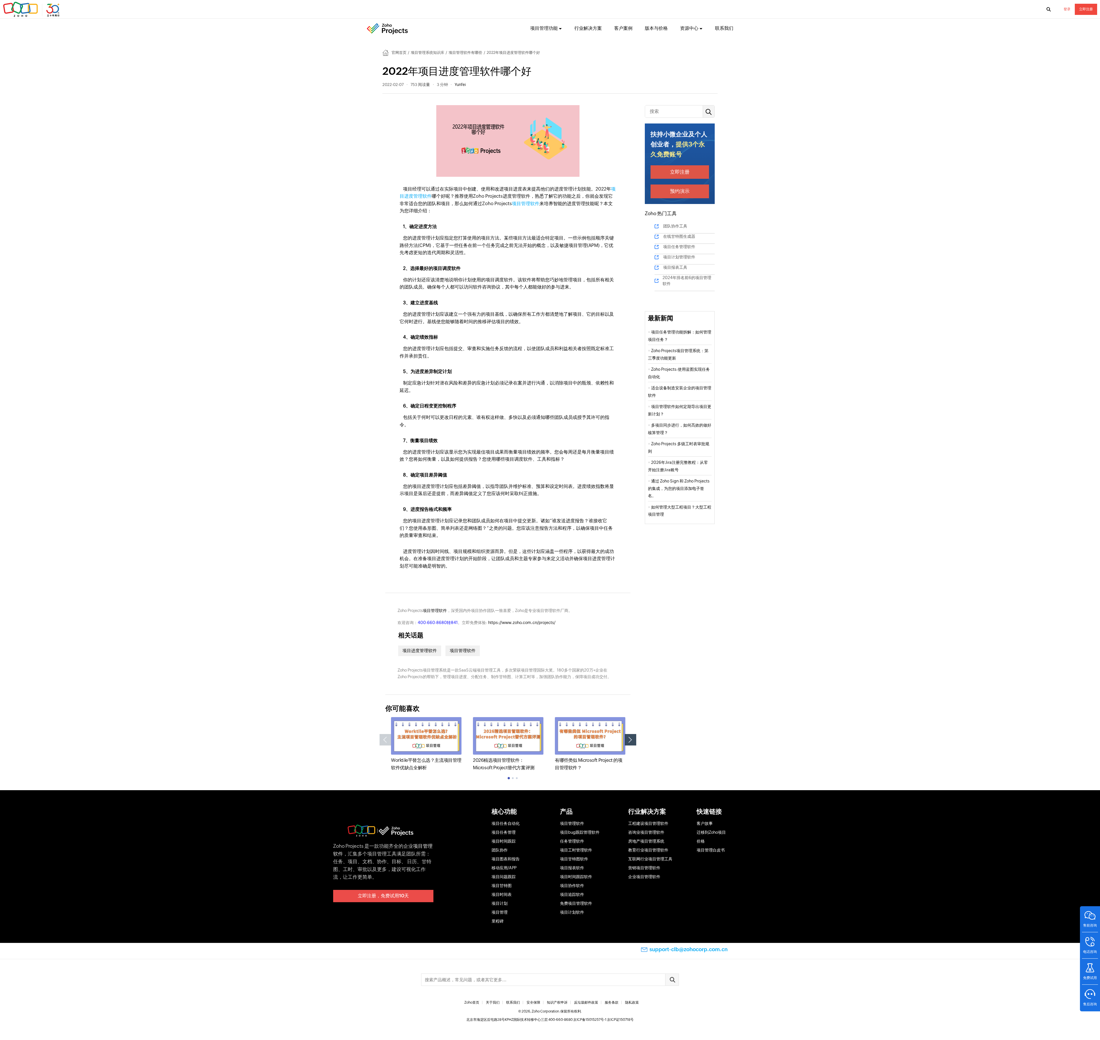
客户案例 (623, 28)
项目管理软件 (525, 203)
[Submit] (672, 980)
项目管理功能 (544, 28)
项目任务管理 (504, 832)
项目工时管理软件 (576, 850)
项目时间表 (502, 894)
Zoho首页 (471, 1002)
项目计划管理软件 (679, 257)
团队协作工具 (675, 226)
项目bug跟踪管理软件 (580, 832)
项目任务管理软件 (679, 246)
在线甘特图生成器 (679, 236)
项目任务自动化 (506, 823)
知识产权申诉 (557, 1002)
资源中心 (689, 28)
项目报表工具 (675, 267)
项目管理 (500, 912)
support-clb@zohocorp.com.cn (688, 949)
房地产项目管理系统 (646, 841)
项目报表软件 (572, 868)
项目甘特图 (502, 885)
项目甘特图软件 (574, 859)
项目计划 (500, 903)
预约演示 (680, 191)
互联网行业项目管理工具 (650, 859)
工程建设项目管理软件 (648, 823)
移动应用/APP (504, 868)
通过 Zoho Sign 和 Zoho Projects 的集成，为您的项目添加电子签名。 (679, 488)
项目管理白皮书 (711, 850)
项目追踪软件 (572, 894)
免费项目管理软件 (576, 903)
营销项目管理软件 (644, 868)
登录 (1067, 9)
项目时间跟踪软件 (576, 876)
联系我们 (724, 28)
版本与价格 (656, 28)
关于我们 (493, 1002)
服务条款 (611, 1002)
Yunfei (460, 84)
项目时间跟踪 (504, 841)
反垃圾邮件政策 (586, 1002)
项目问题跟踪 (504, 876)
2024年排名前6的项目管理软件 (687, 280)
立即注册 (1086, 9)
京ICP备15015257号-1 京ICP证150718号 (603, 1020)
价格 (701, 841)
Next (630, 739)
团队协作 (500, 850)
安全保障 (533, 1002)
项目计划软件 (572, 912)
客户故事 (705, 823)
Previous (385, 739)
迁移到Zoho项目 (711, 832)
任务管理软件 (572, 841)
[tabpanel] (426, 744)
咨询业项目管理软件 (646, 832)
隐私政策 (632, 1002)
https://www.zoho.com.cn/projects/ (521, 622)
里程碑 (498, 921)
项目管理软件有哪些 (465, 52)
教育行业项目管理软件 (648, 850)
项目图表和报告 (506, 859)
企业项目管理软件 (644, 876)
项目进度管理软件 (419, 650)
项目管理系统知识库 (427, 52)
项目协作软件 (572, 885)
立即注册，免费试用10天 (383, 895)
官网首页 (399, 52)
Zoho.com (32, 9)
